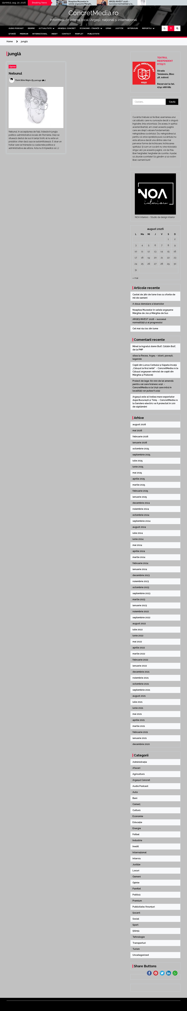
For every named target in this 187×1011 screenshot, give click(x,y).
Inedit (54, 34)
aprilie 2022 (139, 647)
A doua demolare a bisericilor (149, 304)
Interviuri (132, 28)
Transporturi (139, 943)
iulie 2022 (138, 629)
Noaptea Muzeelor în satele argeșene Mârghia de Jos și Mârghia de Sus (62, 2)
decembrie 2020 (141, 744)
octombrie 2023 (141, 587)
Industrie (137, 840)
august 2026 (139, 424)
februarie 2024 (140, 563)
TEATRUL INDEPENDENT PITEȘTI (165, 61)
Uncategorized (141, 955)
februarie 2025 (140, 491)
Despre (31, 28)
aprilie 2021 (139, 720)
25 (142, 264)
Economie (138, 816)
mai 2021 (137, 714)
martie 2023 (139, 599)
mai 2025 (137, 472)
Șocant (136, 912)
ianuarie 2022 (140, 665)
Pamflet (79, 34)
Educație (137, 822)
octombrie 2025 (141, 448)
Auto (135, 792)
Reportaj (147, 28)
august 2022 (139, 623)
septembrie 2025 (141, 454)
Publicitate (93, 34)
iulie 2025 (138, 460)
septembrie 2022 (141, 617)
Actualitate (45, 28)
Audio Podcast (16, 28)
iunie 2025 (138, 466)
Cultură (136, 810)
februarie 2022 (140, 659)
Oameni (137, 876)
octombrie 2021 (141, 684)
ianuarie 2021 (140, 738)
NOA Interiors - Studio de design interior (155, 217)
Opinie (12, 66)
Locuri (136, 870)
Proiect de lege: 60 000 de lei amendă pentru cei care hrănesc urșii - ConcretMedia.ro (153, 384)
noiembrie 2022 (141, 611)
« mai (135, 278)
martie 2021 (139, 726)
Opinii (108, 28)
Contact (66, 34)
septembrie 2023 (141, 593)
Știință (12, 34)
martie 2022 (139, 653)
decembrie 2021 (141, 671)
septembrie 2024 (141, 521)
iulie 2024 (138, 533)
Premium (24, 34)
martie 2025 (139, 484)
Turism (136, 949)
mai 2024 (137, 545)
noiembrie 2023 (141, 581)
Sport (135, 925)
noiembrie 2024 (141, 509)
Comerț (136, 804)
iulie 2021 (138, 702)
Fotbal (136, 834)
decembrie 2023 (141, 575)
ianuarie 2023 (140, 605)
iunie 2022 (138, 635)
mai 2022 (137, 641)
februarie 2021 (140, 732)
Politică (136, 894)
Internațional (39, 34)
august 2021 (139, 696)
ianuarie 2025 (140, 497)
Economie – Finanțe (89, 28)
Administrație (140, 762)
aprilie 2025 (139, 478)
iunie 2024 (138, 539)
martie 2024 (139, 557)
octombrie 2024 (141, 515)
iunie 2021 (138, 708)
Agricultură (139, 774)
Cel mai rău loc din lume (142, 3)
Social (136, 919)
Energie (137, 828)
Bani (135, 798)
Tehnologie (139, 937)
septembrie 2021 (141, 690)
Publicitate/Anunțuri (144, 906)
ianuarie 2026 (140, 442)
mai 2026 (137, 430)
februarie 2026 (140, 436)
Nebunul (15, 73)
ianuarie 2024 (140, 569)
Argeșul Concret (67, 28)
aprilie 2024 (139, 551)
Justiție (119, 28)
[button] (165, 28)
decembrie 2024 (141, 503)
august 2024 (139, 527)
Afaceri (136, 768)
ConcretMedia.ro (93, 13)
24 (136, 264)
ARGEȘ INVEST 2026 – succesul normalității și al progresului (102, 2)
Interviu (137, 858)
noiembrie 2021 (141, 678)
